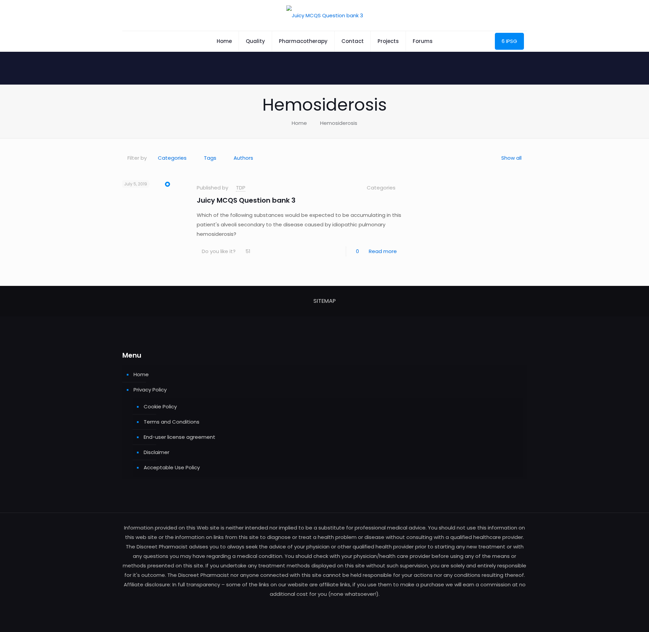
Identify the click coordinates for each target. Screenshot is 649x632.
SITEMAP (324, 301)
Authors (243, 157)
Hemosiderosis (338, 123)
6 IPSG (509, 41)
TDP (240, 187)
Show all (511, 157)
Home (299, 123)
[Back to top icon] (616, 618)
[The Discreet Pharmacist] (324, 15)
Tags (210, 157)
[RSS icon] (324, 606)
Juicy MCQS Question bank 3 (246, 200)
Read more (383, 251)
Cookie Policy (160, 406)
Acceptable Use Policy (172, 467)
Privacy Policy (150, 389)
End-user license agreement (179, 437)
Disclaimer (156, 452)
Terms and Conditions (171, 421)
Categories (172, 157)
